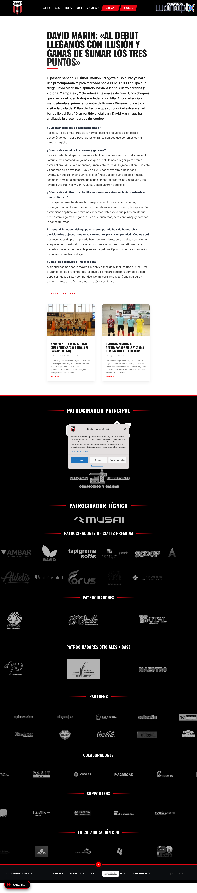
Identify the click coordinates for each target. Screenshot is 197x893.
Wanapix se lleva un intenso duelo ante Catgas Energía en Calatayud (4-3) (70, 347)
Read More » (55, 377)
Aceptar (79, 460)
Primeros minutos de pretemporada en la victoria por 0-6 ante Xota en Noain (125, 347)
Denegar (98, 460)
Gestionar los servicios (80, 451)
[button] (124, 429)
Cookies (93, 873)
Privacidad (76, 873)
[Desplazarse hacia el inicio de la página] (98, 865)
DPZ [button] (122, 873)
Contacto (58, 873)
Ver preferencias (117, 460)
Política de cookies (97, 466)
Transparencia (141, 873)
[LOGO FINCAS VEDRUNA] (67, 669)
